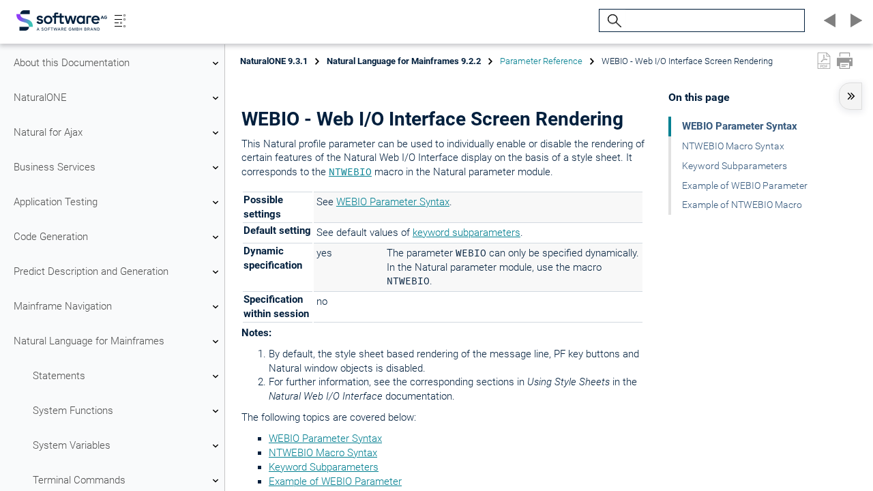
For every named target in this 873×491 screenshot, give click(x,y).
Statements (59, 376)
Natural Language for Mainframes (89, 341)
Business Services (54, 167)
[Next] (854, 20)
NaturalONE (40, 97)
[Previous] (828, 20)
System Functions (73, 410)
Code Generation (51, 236)
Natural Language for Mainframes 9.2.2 (404, 61)
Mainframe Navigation (63, 306)
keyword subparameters (466, 232)
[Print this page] (845, 61)
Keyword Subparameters (324, 467)
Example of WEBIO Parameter (335, 481)
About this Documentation (72, 63)
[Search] (612, 21)
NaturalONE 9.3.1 (274, 61)
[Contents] (120, 20)
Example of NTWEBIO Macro (742, 204)
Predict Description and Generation (91, 271)
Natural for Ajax (48, 132)
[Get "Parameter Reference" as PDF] (824, 61)
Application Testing (56, 202)
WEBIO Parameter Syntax (392, 202)
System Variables (71, 445)
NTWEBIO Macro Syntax (323, 453)
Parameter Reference (541, 61)
